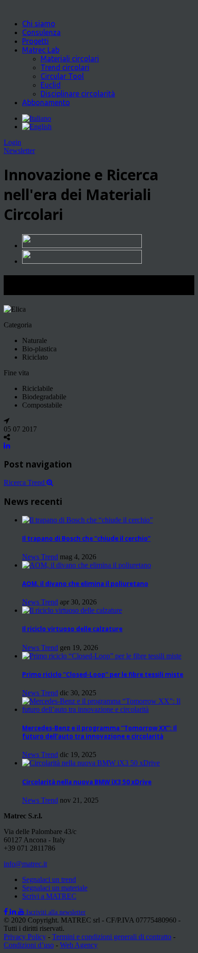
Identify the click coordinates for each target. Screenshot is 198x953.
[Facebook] (7, 912)
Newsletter (19, 150)
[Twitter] (14, 912)
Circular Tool (62, 76)
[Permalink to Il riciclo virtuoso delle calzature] (72, 610)
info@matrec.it (25, 864)
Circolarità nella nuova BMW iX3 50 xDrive (86, 782)
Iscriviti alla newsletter (56, 912)
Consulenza (41, 32)
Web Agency (79, 945)
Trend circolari (65, 67)
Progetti (35, 41)
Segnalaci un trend (49, 879)
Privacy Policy (25, 937)
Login (12, 142)
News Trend (40, 557)
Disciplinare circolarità (78, 93)
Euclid (51, 85)
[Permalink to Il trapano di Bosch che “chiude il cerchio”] (87, 520)
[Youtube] (22, 912)
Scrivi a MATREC (49, 896)
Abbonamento (46, 102)
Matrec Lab (40, 50)
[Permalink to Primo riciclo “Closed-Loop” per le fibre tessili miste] (101, 656)
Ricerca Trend (25, 482)
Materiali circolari (70, 58)
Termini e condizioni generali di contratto (111, 937)
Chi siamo (38, 23)
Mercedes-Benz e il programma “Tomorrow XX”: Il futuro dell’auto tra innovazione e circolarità (99, 732)
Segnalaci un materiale (54, 888)
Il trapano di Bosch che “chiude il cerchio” (86, 538)
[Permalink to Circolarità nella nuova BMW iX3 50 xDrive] (91, 763)
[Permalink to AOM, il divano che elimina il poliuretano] (86, 565)
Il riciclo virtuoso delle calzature (72, 629)
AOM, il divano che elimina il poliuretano (85, 584)
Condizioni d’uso (29, 945)
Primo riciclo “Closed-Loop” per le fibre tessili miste (102, 674)
